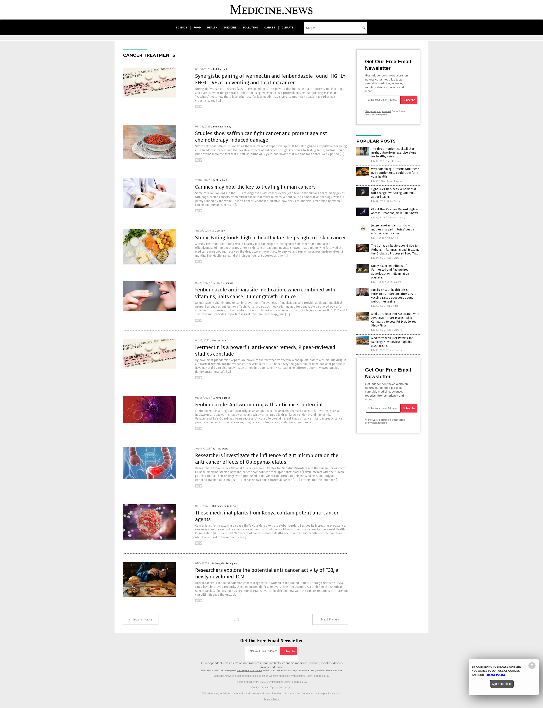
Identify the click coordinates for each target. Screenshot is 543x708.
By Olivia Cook (220, 180)
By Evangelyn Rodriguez (225, 506)
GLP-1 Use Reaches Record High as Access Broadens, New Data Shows (394, 211)
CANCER (269, 27)
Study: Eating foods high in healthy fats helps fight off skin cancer (270, 238)
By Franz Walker (221, 448)
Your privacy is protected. (378, 111)
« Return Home (140, 619)
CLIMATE (287, 27)
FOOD (197, 27)
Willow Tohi (393, 237)
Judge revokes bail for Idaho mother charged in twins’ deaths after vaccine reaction (393, 229)
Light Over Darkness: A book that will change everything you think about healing (393, 193)
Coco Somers (394, 258)
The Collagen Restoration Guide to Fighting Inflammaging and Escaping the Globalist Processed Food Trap (395, 249)
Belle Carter (393, 201)
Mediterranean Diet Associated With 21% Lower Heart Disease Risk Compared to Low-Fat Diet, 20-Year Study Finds (395, 319)
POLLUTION (250, 27)
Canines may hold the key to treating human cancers (255, 187)
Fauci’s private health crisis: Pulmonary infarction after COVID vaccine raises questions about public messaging (393, 295)
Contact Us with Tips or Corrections (271, 687)
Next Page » (330, 619)
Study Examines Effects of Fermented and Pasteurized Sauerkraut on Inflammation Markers (390, 271)
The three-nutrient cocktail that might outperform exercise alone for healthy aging (393, 152)
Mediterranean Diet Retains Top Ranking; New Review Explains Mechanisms (392, 342)
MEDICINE (230, 27)
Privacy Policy (271, 699)
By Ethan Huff (220, 69)
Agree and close (501, 683)
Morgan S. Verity (396, 217)
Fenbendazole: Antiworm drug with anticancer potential (259, 405)
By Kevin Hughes (221, 398)
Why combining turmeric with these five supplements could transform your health (395, 172)
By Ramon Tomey (222, 126)
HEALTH (212, 27)
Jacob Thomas (395, 161)
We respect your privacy (249, 670)
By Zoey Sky (218, 231)
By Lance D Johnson (223, 283)
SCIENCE (181, 27)
